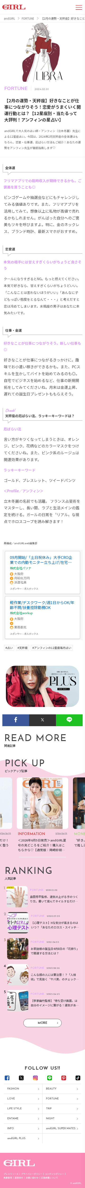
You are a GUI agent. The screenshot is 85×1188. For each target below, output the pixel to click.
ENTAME (12, 1118)
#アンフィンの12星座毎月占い (51, 647)
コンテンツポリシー (54, 1174)
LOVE (11, 1099)
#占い (9, 647)
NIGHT (50, 1118)
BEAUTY (51, 1089)
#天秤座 (22, 647)
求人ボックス (31, 588)
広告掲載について (49, 1178)
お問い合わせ (32, 1178)
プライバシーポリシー (31, 1174)
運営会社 (19, 1178)
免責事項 (8, 1178)
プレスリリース (11, 1174)
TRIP (48, 1108)
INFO (10, 1128)
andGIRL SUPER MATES (61, 1128)
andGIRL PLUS (16, 1138)
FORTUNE (52, 1099)
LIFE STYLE (14, 1108)
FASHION (13, 1089)
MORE (42, 1023)
